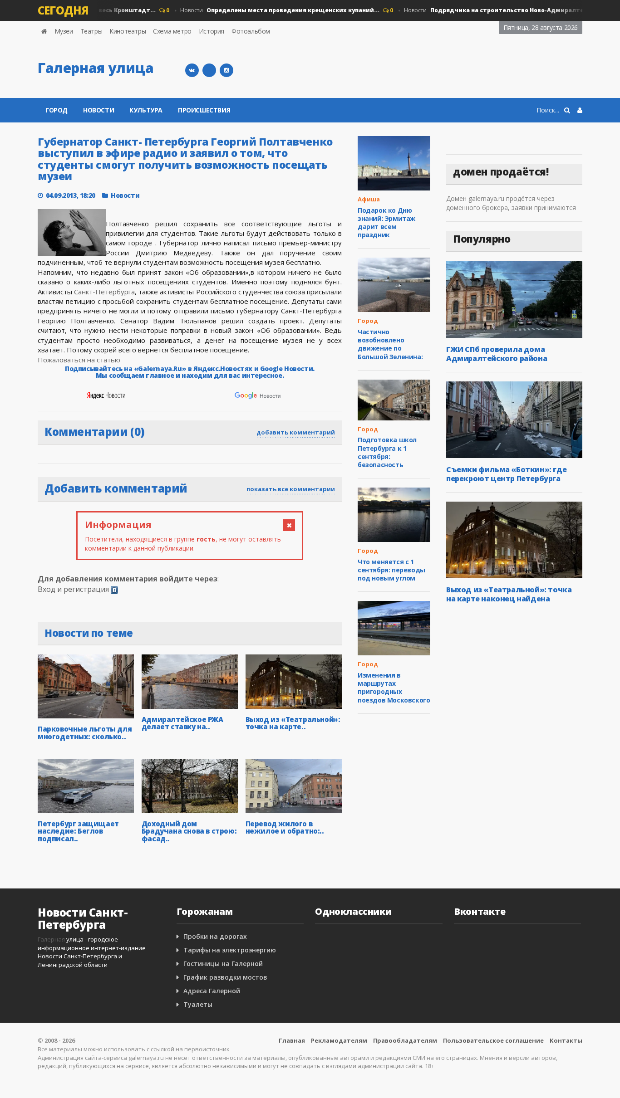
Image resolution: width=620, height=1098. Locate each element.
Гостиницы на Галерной (223, 963)
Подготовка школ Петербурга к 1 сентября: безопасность (387, 452)
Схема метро (172, 31)
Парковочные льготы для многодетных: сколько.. (85, 732)
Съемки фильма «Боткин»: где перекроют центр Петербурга (506, 473)
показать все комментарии (290, 489)
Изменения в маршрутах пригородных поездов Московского (394, 687)
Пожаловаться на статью (79, 359)
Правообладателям (405, 1040)
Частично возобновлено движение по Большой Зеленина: (390, 344)
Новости (269, 10)
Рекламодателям (339, 1040)
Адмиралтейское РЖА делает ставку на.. (182, 723)
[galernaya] (226, 70)
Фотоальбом (250, 31)
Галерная (51, 939)
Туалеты (197, 1004)
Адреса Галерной (211, 990)
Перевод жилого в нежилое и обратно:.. (285, 827)
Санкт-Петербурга (104, 291)
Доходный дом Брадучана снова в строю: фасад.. (189, 831)
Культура (145, 110)
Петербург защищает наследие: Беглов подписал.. (78, 831)
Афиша (369, 199)
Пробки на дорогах (215, 936)
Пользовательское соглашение (493, 1040)
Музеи (63, 31)
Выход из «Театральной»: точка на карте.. (293, 723)
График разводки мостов (225, 977)
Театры (91, 31)
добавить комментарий (295, 432)
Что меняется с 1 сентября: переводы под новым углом (391, 569)
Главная (292, 1040)
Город (56, 110)
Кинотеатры (127, 31)
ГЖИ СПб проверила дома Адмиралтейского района (496, 353)
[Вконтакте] (192, 70)
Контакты (566, 1040)
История (211, 31)
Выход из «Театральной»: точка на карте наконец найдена (508, 594)
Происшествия (204, 110)
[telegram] (209, 70)
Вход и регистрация (73, 589)
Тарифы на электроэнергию (229, 950)
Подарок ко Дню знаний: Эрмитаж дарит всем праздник (386, 222)
